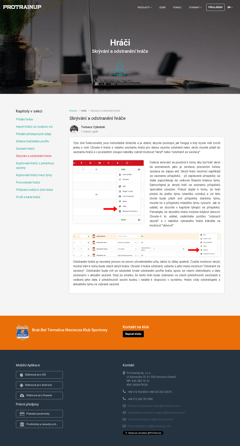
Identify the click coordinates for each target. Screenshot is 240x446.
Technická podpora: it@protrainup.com (150, 419)
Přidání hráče (24, 119)
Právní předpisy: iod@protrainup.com (149, 426)
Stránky (194, 7)
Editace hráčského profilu (32, 141)
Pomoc (177, 7)
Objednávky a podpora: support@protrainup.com (156, 412)
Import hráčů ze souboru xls (34, 126)
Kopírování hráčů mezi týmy (34, 175)
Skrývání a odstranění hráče (34, 156)
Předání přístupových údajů (33, 134)
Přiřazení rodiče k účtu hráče (34, 190)
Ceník (162, 7)
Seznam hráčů (25, 148)
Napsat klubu (133, 333)
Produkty (144, 7)
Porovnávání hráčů (28, 182)
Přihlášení (215, 7)
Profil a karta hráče (28, 197)
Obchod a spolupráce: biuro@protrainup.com (154, 405)
